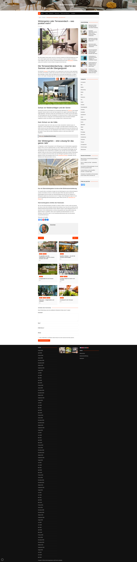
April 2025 (40, 380)
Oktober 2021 (40, 485)
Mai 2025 (40, 377)
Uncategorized (83, 144)
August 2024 (40, 400)
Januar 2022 (40, 477)
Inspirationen (83, 114)
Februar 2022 (40, 475)
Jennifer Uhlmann (84, 170)
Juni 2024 (40, 405)
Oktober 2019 (40, 544)
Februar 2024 (40, 415)
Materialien (83, 124)
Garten (46, 13)
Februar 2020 (40, 534)
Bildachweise (82, 353)
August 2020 (40, 519)
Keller (82, 117)
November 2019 (41, 542)
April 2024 (40, 410)
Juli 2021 (39, 492)
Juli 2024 (39, 402)
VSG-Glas (70, 110)
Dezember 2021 (41, 480)
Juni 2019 (40, 554)
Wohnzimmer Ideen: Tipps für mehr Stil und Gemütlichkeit (93, 45)
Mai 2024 (40, 407)
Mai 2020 (40, 527)
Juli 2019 (39, 552)
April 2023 (40, 440)
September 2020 (41, 517)
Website (39, 332)
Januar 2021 (40, 507)
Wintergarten (70, 60)
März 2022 (40, 472)
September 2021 (41, 487)
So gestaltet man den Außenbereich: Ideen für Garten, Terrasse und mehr (47, 257)
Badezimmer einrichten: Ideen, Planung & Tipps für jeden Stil (93, 39)
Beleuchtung (83, 89)
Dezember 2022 (41, 450)
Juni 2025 (40, 375)
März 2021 (40, 502)
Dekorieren (51, 13)
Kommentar (40, 312)
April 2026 (40, 352)
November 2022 (41, 452)
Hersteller (73, 13)
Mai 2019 (40, 557)
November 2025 (41, 362)
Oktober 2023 (40, 425)
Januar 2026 (40, 357)
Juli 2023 (39, 432)
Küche (82, 122)
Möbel (42, 13)
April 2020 (40, 529)
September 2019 (41, 547)
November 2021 (41, 482)
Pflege (82, 129)
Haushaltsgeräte (84, 107)
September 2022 (41, 457)
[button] (2, 559)
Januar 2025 (40, 387)
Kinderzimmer (83, 119)
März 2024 (40, 412)
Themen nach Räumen (65, 13)
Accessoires (83, 82)
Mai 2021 (40, 497)
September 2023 (41, 427)
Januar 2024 (40, 417)
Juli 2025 (39, 372)
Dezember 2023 (41, 420)
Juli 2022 (39, 462)
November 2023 (41, 422)
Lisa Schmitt (83, 166)
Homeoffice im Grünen (62, 155)
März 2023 (40, 442)
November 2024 (41, 392)
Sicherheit (83, 139)
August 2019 (40, 549)
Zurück (41, 237)
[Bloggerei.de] (82, 347)
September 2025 (41, 367)
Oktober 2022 (40, 455)
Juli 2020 (39, 522)
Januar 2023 (40, 447)
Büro (82, 94)
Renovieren (57, 13)
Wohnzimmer (83, 149)
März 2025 (40, 382)
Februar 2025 (40, 385)
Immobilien (83, 112)
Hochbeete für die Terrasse (66, 300)
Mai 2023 (40, 437)
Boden (82, 92)
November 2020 (41, 512)
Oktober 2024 (40, 395)
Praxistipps (83, 132)
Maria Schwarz (83, 158)
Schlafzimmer (83, 137)
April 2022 (40, 470)
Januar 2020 (40, 537)
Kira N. (82, 162)
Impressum (82, 358)
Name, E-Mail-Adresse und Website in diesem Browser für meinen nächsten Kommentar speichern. (56, 337)
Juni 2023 (40, 435)
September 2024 (41, 397)
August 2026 (40, 350)
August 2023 (40, 430)
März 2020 (40, 532)
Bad (81, 84)
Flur (81, 99)
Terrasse (40, 26)
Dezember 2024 (41, 390)
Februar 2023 (40, 445)
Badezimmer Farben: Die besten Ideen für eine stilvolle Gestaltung (93, 26)
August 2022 (40, 460)
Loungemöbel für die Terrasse (46, 278)
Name (39, 323)
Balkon (41, 297)
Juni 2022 (40, 465)
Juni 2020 (40, 524)
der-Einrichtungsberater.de (68, 5)
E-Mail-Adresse (41, 327)
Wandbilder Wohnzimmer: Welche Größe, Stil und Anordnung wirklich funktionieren (93, 33)
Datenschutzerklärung (84, 355)
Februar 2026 (40, 355)
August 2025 (40, 370)
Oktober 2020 (40, 514)
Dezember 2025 (41, 360)
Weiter (75, 237)
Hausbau (82, 104)
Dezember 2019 (41, 539)
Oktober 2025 (40, 365)
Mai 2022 (40, 467)
